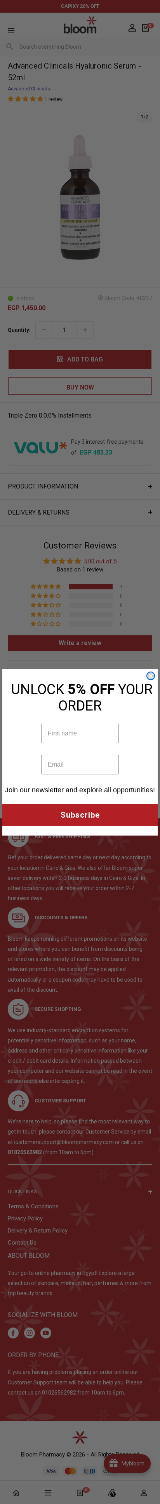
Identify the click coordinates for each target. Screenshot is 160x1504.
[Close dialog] (151, 676)
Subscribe (80, 815)
